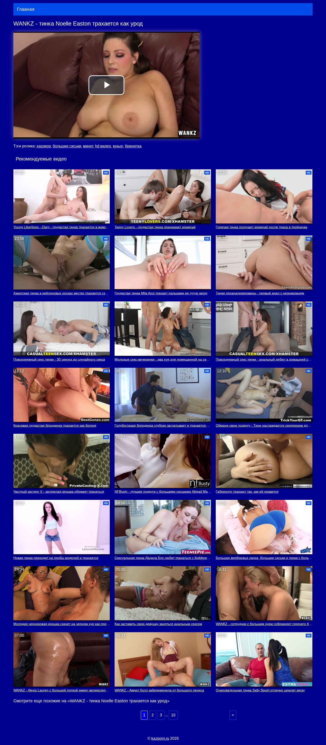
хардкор (44, 146)
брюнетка (133, 146)
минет (88, 146)
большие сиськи (67, 146)
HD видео (103, 146)
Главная (25, 9)
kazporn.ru (160, 738)
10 (173, 715)
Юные (118, 146)
